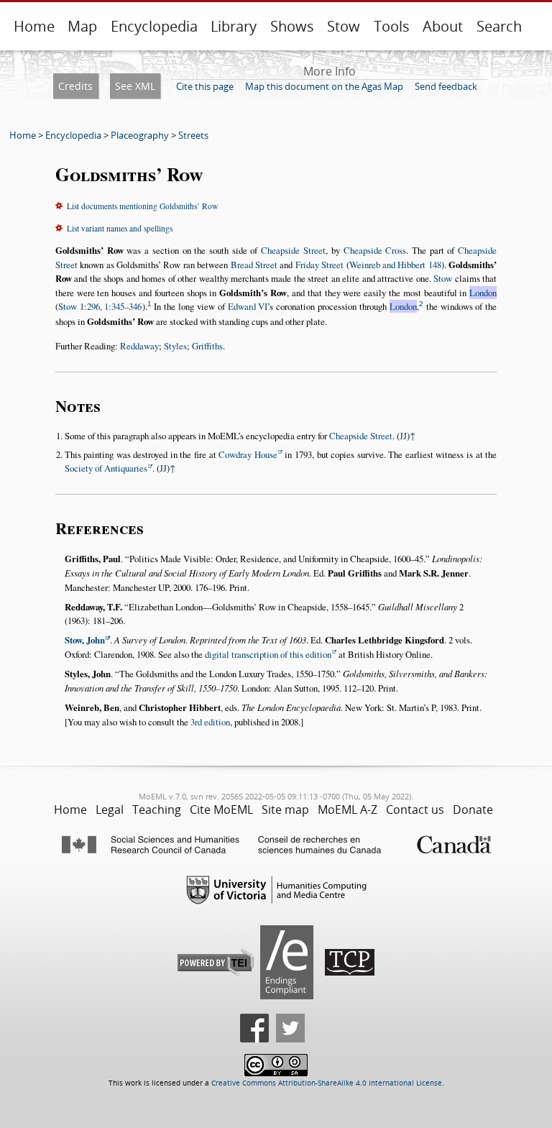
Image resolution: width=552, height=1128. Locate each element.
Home (34, 26)
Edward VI (248, 306)
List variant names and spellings (119, 228)
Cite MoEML (221, 809)
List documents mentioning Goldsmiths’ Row (142, 206)
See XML (135, 86)
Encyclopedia (154, 26)
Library (234, 26)
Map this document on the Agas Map (324, 86)
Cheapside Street (293, 250)
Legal (110, 809)
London (483, 292)
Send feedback (446, 86)
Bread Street (254, 264)
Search (499, 26)
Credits (75, 86)
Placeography (140, 135)
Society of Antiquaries (106, 468)
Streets (193, 135)
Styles (175, 345)
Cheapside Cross (375, 250)
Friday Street (319, 264)
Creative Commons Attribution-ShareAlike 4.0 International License (326, 1083)
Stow (343, 26)
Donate (473, 809)
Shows (292, 26)
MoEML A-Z (347, 809)
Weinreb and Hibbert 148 (395, 264)
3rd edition (210, 721)
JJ (403, 435)
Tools (392, 26)
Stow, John (85, 639)
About (443, 26)
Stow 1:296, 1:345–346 (100, 306)
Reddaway (139, 345)
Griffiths (207, 345)
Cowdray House (247, 454)
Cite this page (205, 86)
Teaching (156, 809)
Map (82, 26)
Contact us (415, 809)
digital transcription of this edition (268, 654)
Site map (285, 809)
